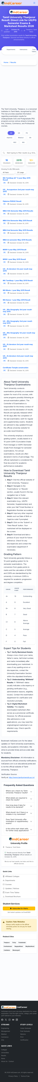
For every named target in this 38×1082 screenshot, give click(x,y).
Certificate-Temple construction (15, 368)
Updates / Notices (12, 888)
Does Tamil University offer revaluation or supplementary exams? (17, 821)
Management (5, 1031)
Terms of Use (25, 1076)
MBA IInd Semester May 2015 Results (18, 230)
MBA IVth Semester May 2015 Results (18, 211)
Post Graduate (25, 1031)
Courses (8, 884)
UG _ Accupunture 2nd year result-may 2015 (18, 190)
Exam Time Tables (12, 892)
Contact (11, 1061)
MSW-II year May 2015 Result (14, 250)
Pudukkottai (22, 942)
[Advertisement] (19, 86)
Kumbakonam (8, 946)
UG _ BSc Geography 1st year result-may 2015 (19, 334)
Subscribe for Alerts (20, 908)
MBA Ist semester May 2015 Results (17, 240)
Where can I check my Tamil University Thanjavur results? (17, 792)
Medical (3, 1034)
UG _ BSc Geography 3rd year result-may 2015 (17, 310)
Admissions (23, 49)
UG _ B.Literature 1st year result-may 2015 (17, 270)
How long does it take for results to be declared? (15, 806)
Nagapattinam (19, 946)
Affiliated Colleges (12, 876)
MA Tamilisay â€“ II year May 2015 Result (16, 179)
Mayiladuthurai (30, 946)
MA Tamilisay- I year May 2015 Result (18, 280)
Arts (2, 1040)
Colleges (4, 1050)
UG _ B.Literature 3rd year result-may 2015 (18, 345)
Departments (11, 49)
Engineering (5, 1028)
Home (6, 62)
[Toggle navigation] (34, 3)
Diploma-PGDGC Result (12, 201)
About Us (4, 1061)
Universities (5, 1052)
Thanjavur (7, 942)
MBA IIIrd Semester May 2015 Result (17, 221)
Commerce (4, 1037)
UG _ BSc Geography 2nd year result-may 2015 (18, 322)
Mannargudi (16, 950)
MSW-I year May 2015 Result (14, 259)
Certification (24, 1040)
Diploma (23, 1034)
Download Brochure (12, 896)
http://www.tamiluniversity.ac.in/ (22, 777)
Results (13, 62)
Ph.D (21, 1037)
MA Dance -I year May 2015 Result (16, 300)
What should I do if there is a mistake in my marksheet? (17, 813)
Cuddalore (7, 950)
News (3, 1058)
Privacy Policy (13, 1076)
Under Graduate (25, 1028)
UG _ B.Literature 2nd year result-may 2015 (18, 357)
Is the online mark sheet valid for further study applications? (17, 829)
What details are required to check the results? (16, 799)
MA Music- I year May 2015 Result (16, 290)
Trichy (14, 942)
